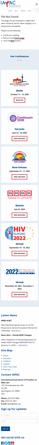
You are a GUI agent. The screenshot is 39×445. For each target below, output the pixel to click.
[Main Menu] (37, 4)
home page (19, 38)
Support (6, 364)
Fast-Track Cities (10, 367)
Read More (16, 330)
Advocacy (7, 369)
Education (7, 358)
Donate (23, 11)
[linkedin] (9, 444)
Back (13, 41)
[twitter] (5, 444)
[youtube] (12, 444)
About (5, 355)
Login (10, 11)
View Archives (19, 138)
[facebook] (2, 444)
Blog (16, 11)
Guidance (7, 361)
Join (29, 11)
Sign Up (5, 429)
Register (19, 100)
